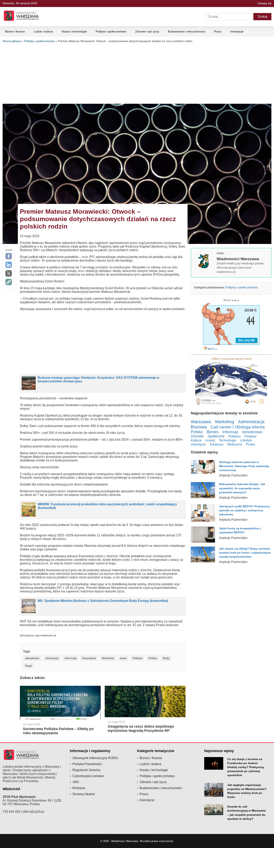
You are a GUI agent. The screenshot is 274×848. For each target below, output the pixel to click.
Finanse (250, 436)
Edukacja (216, 444)
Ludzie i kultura (43, 31)
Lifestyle (246, 440)
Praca (217, 31)
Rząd (28, 665)
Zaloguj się (264, 3)
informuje (70, 658)
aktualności (32, 658)
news (123, 658)
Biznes (212, 432)
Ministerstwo (252, 432)
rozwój (210, 440)
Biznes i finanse (15, 31)
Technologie (227, 440)
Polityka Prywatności (87, 764)
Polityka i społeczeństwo (111, 31)
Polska (152, 658)
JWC (75, 782)
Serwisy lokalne (83, 794)
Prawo (250, 444)
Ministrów (108, 658)
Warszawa (201, 421)
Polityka (137, 658)
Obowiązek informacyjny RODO (95, 758)
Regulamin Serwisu (86, 770)
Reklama (78, 788)
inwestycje (198, 444)
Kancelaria (89, 658)
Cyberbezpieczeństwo (88, 776)
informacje (52, 658)
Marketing (224, 421)
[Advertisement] (137, 73)
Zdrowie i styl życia (147, 31)
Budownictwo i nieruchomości (186, 31)
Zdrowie (197, 436)
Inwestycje (237, 31)
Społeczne (216, 436)
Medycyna (234, 444)
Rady (166, 658)
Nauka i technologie (74, 31)
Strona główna (12, 41)
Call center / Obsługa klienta (238, 427)
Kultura (196, 440)
